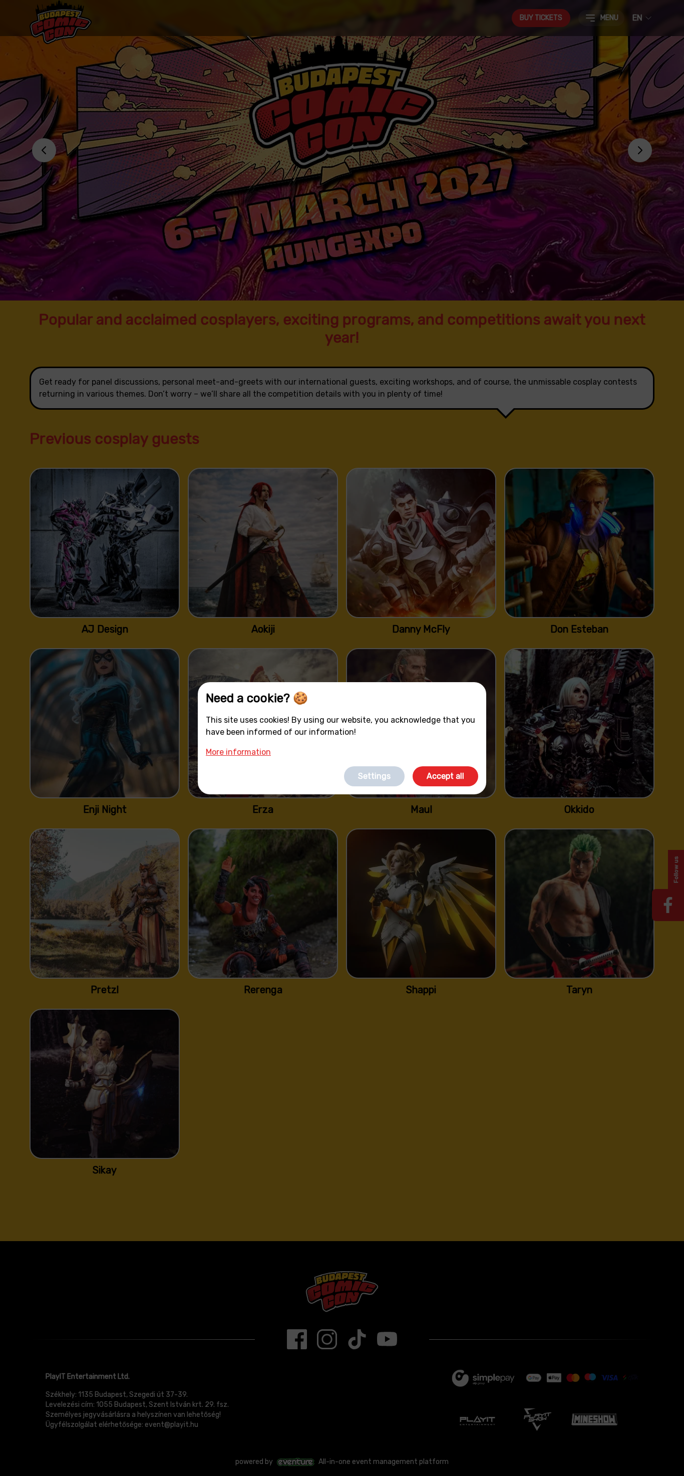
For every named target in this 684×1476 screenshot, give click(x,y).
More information (238, 752)
